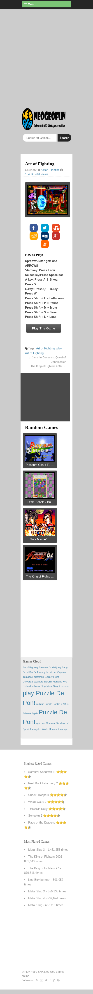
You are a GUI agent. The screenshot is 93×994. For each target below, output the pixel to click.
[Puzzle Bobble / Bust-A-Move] (40, 497)
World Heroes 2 (50, 729)
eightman (39, 677)
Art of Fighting (45, 348)
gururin (48, 681)
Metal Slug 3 (36, 849)
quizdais (40, 723)
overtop (65, 686)
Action (44, 170)
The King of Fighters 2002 (46, 366)
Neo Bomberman (39, 879)
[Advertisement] (46, 57)
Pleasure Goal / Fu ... (40, 464)
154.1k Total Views (36, 174)
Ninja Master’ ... (40, 539)
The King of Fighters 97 (43, 868)
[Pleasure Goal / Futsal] (40, 460)
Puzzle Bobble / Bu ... (40, 502)
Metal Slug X (53, 686)
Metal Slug (40, 686)
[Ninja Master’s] (40, 534)
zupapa (64, 729)
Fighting (55, 170)
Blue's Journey (37, 672)
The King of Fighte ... (40, 576)
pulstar (40, 704)
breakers (51, 672)
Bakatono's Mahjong (50, 667)
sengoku (36, 729)
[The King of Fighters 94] (40, 571)
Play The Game (43, 328)
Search (64, 138)
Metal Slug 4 (36, 898)
